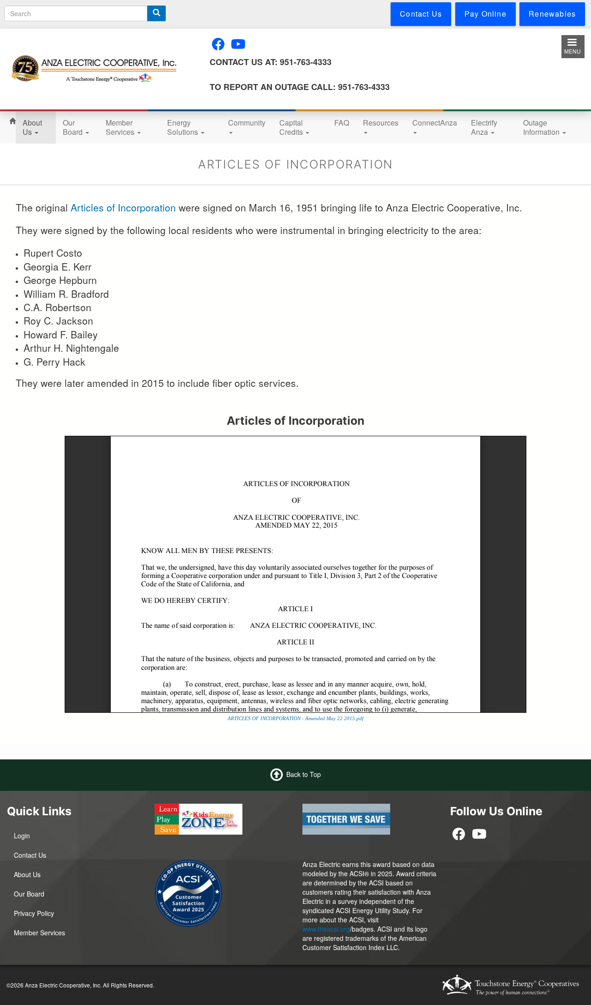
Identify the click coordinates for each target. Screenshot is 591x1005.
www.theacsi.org (326, 928)
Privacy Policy (34, 913)
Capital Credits (292, 127)
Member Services (121, 127)
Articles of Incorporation (123, 207)
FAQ (341, 122)
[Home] (94, 69)
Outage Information (542, 127)
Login (22, 835)
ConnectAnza (434, 122)
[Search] (156, 13)
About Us (32, 127)
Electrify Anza (484, 127)
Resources (380, 122)
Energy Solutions (183, 127)
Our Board (73, 127)
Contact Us (30, 855)
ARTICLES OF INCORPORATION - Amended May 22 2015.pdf (295, 718)
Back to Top (303, 774)
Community (246, 122)
